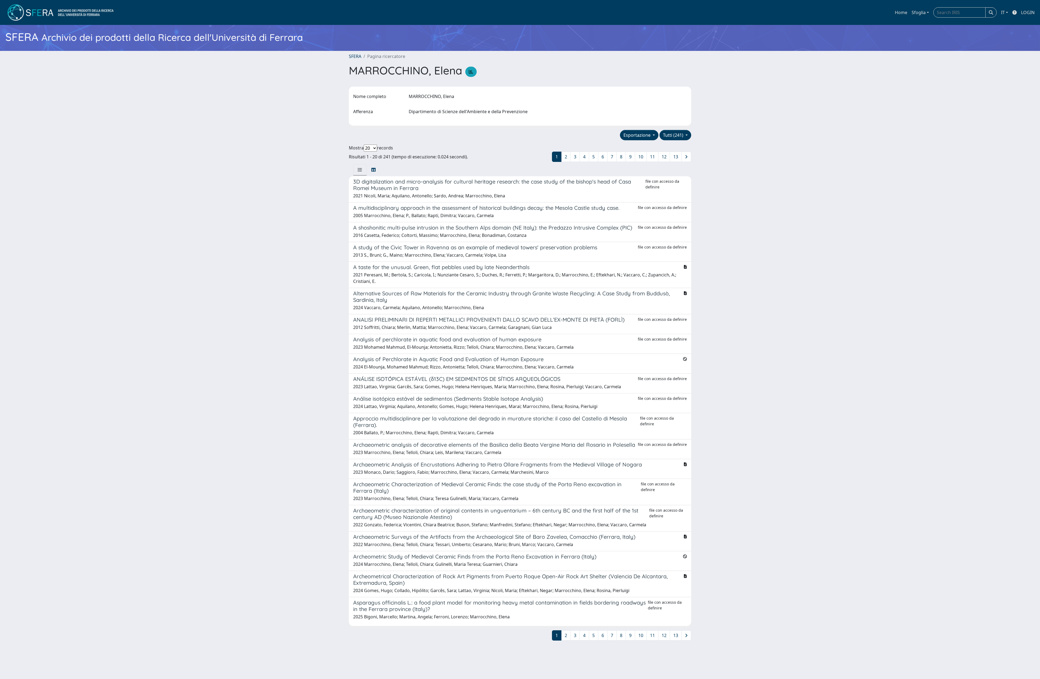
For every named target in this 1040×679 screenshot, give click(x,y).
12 (664, 157)
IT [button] (1003, 12)
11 (652, 157)
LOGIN (1028, 12)
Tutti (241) (673, 135)
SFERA (355, 56)
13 (675, 157)
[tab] (360, 169)
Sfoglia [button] (919, 12)
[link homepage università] (60, 12)
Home (901, 12)
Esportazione (637, 135)
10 (640, 157)
